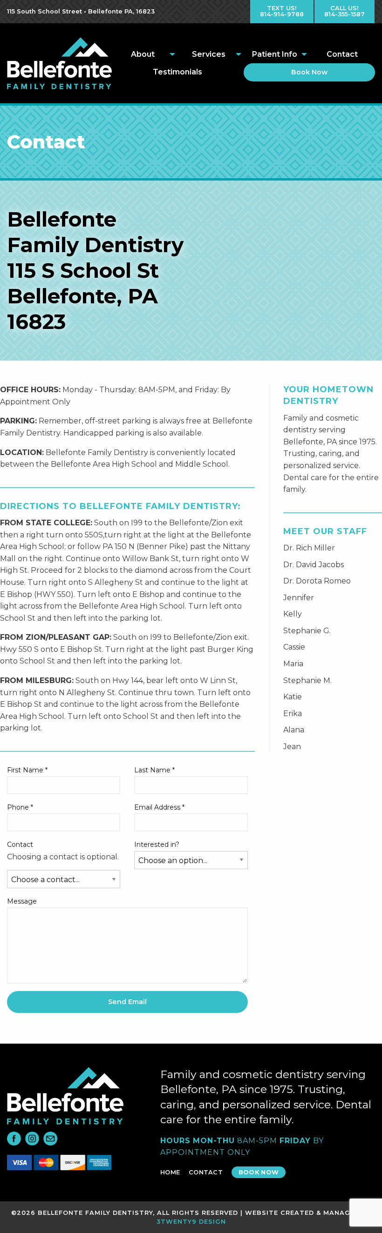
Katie (292, 696)
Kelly (292, 614)
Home (170, 1172)
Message (22, 901)
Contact (342, 54)
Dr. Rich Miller (309, 547)
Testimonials (177, 71)
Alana (293, 729)
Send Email (127, 1002)
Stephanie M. (307, 680)
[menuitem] (144, 54)
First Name (27, 770)
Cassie (294, 647)
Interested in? (156, 844)
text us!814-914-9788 (282, 11)
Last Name (154, 770)
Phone (20, 807)
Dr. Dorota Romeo (317, 580)
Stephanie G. (307, 630)
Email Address (159, 807)
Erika (292, 713)
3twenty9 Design (191, 1221)
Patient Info (274, 54)
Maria (293, 663)
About (143, 54)
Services (208, 54)
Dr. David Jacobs (313, 564)
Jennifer (298, 597)
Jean (292, 746)
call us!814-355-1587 (344, 11)
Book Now (309, 72)
